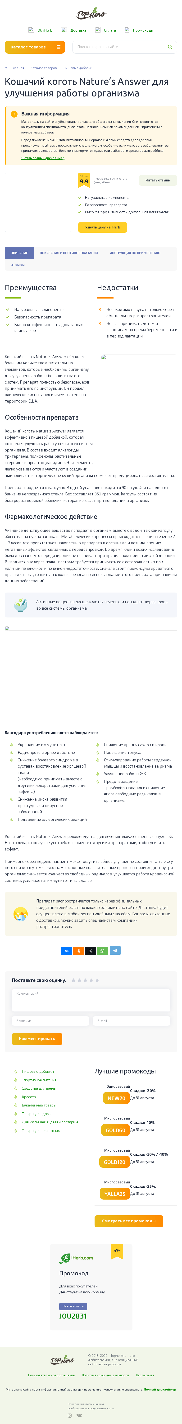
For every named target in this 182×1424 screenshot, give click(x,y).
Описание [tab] (19, 253)
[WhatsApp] (102, 951)
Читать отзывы (158, 180)
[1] (73, 980)
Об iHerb (45, 30)
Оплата (110, 30)
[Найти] (172, 47)
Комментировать (37, 1038)
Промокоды (143, 30)
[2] (76, 980)
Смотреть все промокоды (129, 1220)
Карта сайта (145, 1375)
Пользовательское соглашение (51, 1375)
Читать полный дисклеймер (42, 158)
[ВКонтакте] (66, 951)
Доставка (78, 30)
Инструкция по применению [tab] (135, 253)
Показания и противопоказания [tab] (69, 253)
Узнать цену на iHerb (102, 227)
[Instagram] (70, 1416)
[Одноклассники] (78, 951)
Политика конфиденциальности (105, 1375)
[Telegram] (115, 950)
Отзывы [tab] (18, 265)
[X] (90, 951)
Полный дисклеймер (160, 1389)
